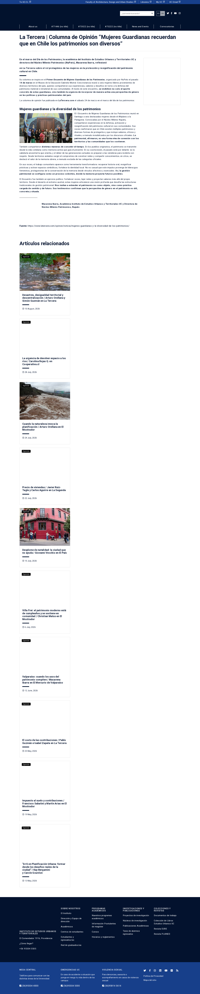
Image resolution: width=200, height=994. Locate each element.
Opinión (26, 257)
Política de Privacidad (153, 976)
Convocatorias (167, 26)
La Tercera (29, 68)
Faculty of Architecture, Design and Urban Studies (111, 2)
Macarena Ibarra (85, 62)
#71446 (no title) (59, 26)
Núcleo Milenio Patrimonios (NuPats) (54, 62)
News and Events (140, 26)
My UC (160, 2)
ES (158, 13)
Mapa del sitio (150, 980)
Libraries (146, 2)
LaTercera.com (66, 100)
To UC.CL (25, 2)
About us (33, 26)
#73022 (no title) (86, 26)
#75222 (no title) (113, 26)
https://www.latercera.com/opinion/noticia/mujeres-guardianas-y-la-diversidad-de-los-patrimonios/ (78, 226)
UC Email (175, 2)
